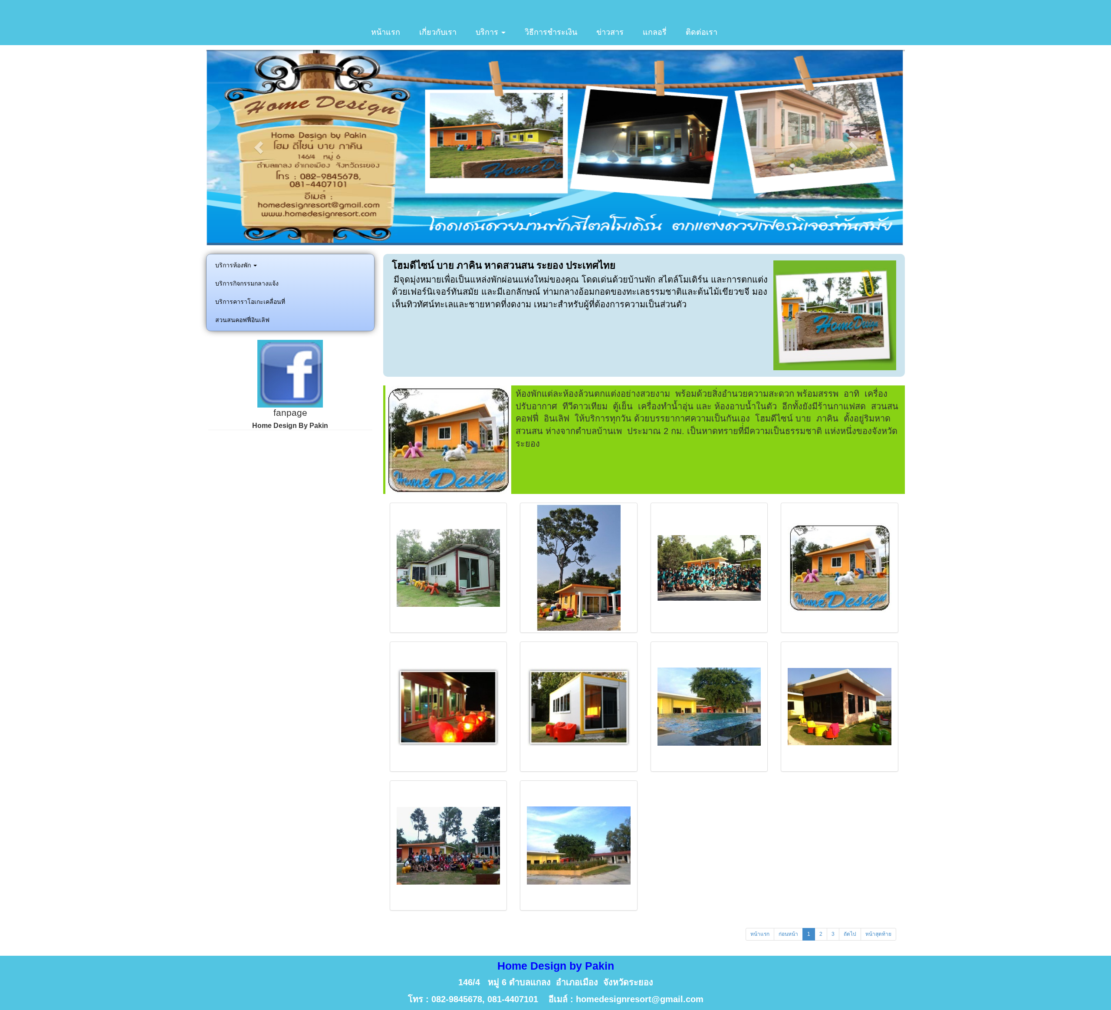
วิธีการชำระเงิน (551, 32)
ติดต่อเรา (701, 32)
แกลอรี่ (655, 32)
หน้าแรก (385, 32)
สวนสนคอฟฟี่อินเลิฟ (242, 319)
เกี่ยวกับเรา (438, 32)
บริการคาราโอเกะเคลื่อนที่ (250, 301)
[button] (258, 147)
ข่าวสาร (610, 32)
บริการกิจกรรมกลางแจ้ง (247, 283)
